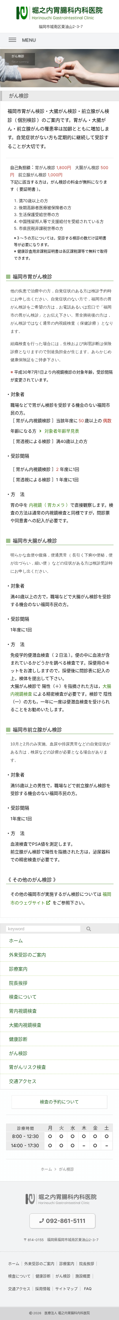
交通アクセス (19, 1288)
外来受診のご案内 (39, 1263)
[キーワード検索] (87, 929)
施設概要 (82, 1276)
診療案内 (66, 1263)
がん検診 (62, 1276)
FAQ (88, 1288)
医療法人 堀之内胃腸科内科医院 (67, 1313)
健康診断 (43, 1276)
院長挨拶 (86, 1263)
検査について (19, 1276)
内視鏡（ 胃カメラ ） (49, 505)
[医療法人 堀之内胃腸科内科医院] (59, 18)
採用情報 (42, 1288)
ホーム (13, 1263)
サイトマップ (66, 1288)
